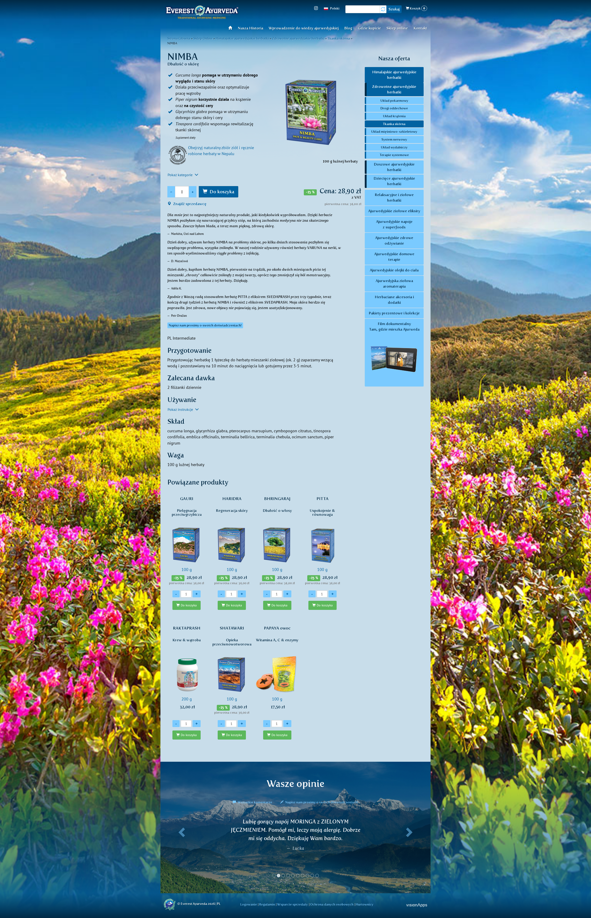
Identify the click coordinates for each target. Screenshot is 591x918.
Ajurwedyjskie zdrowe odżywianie (394, 241)
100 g (186, 540)
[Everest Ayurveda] (202, 13)
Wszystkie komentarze (255, 802)
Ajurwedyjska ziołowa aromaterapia (394, 284)
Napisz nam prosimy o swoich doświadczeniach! (321, 802)
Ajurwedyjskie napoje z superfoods (394, 224)
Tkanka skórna (394, 124)
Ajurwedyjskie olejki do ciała (394, 270)
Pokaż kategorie (180, 174)
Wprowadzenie (231, 27)
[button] (180, 849)
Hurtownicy (364, 904)
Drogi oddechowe (394, 108)
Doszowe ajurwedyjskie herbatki (394, 167)
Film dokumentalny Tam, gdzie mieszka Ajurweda (394, 327)
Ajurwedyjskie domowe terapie (394, 257)
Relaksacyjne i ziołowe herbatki (394, 198)
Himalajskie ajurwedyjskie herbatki (394, 75)
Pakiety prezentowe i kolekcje (394, 313)
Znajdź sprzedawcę (189, 204)
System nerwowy (394, 139)
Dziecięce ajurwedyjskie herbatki (394, 181)
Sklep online (397, 28)
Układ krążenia (394, 116)
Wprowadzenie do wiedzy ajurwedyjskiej (304, 28)
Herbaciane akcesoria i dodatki (394, 300)
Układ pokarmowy (394, 100)
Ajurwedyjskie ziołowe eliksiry (394, 211)
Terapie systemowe (394, 155)
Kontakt (420, 28)
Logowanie (248, 904)
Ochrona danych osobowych (331, 904)
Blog (348, 28)
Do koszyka (222, 191)
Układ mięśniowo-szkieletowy (394, 131)
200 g (186, 667)
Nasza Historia (250, 28)
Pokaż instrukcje (181, 409)
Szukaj (394, 9)
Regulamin (267, 904)
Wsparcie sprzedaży (292, 904)
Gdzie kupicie (369, 28)
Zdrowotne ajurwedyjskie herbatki (394, 89)
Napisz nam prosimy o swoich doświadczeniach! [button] (205, 325)
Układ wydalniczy (394, 147)
